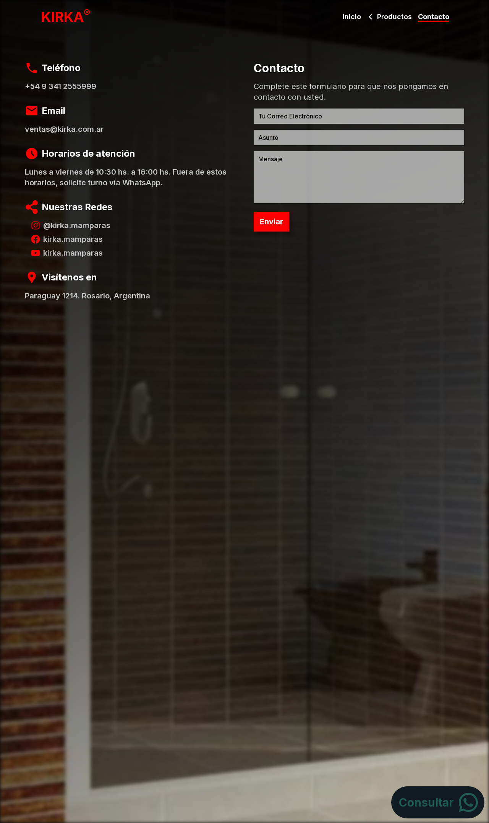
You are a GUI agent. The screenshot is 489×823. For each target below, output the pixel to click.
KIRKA (65, 16)
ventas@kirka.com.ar (64, 129)
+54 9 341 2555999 (60, 86)
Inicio (352, 17)
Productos (394, 17)
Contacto (433, 17)
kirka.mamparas (73, 239)
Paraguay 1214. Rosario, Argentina (87, 295)
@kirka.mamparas (76, 225)
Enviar (271, 221)
